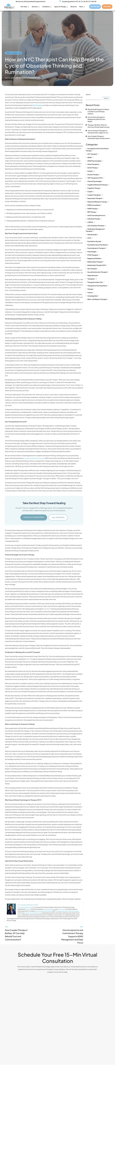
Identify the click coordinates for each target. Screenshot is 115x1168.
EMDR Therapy (93, 209)
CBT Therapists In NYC (95, 178)
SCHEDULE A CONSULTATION (34, 517)
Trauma (90, 292)
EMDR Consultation (94, 205)
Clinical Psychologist (95, 181)
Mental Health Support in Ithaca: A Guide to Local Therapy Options (98, 111)
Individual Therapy (94, 219)
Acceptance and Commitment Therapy (67, 911)
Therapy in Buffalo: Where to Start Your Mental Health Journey (98, 126)
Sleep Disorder (93, 275)
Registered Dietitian (94, 258)
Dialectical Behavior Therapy (98, 202)
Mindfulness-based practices (32, 913)
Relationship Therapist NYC (97, 265)
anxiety (28, 909)
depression (51, 909)
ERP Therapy (92, 212)
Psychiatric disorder (95, 241)
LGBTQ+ (91, 222)
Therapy (90, 289)
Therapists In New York (13, 53)
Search (88, 94)
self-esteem (61, 909)
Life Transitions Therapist (96, 226)
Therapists (92, 279)
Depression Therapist (95, 198)
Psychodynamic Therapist (97, 248)
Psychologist (92, 252)
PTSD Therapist (93, 255)
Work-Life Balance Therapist (97, 299)
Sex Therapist (92, 269)
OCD (89, 238)
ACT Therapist (93, 154)
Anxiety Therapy (93, 174)
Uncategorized (93, 296)
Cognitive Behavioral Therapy (43, 911)
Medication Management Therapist (95, 230)
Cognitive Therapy (94, 188)
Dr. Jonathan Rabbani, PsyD (30, 78)
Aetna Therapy (93, 168)
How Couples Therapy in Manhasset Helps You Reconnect (99, 137)
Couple (90, 191)
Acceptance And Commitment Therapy (97, 150)
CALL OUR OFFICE (58, 517)
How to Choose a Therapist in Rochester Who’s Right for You (98, 132)
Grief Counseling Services (96, 215)
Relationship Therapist (95, 262)
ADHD (45, 909)
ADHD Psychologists (95, 161)
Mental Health (92, 235)
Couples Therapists (95, 195)
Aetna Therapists (93, 164)
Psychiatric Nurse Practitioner (98, 245)
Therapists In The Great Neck (97, 286)
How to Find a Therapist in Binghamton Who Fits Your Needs (96, 119)
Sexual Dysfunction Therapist (98, 272)
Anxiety (91, 171)
